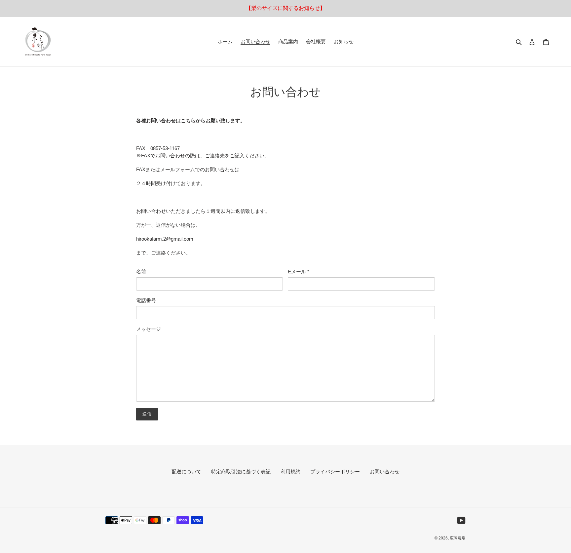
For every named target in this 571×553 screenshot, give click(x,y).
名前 (141, 271)
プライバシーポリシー (335, 471)
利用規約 (290, 471)
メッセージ (148, 329)
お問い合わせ (385, 471)
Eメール (298, 271)
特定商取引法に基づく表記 (241, 471)
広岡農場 (458, 538)
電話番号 (146, 300)
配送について (186, 471)
